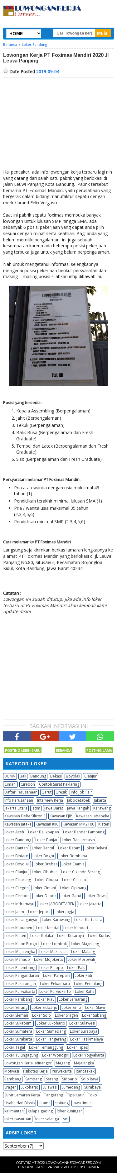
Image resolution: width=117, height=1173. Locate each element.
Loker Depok (45, 895)
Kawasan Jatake (18, 824)
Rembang (12, 1079)
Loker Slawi (95, 1007)
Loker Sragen (66, 1015)
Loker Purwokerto (55, 991)
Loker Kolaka (41, 935)
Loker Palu (76, 967)
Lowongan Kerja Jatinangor (28, 1063)
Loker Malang (83, 951)
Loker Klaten (15, 935)
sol (65, 1119)
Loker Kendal (47, 927)
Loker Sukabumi (18, 1023)
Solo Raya (89, 1079)
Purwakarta (62, 1071)
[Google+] (45, 736)
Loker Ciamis (72, 864)
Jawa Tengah (78, 808)
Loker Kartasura (88, 919)
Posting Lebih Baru (23, 750)
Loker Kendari (75, 927)
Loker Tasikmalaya (86, 1039)
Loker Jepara (39, 911)
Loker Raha (85, 991)
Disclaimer (89, 1167)
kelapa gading (40, 1111)
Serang (52, 1079)
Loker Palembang (19, 967)
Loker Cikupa (46, 879)
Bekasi (56, 776)
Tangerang (53, 1095)
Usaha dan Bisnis (19, 1103)
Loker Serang (15, 1007)
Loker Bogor (43, 855)
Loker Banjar (46, 839)
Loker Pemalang (88, 983)
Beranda (63, 750)
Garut (46, 792)
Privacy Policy (61, 1167)
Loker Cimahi (44, 888)
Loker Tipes (77, 1047)
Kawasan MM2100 (78, 824)
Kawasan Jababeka (92, 816)
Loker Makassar (53, 951)
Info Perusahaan (18, 800)
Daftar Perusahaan (20, 792)
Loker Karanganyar (21, 919)
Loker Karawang (56, 919)
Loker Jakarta (89, 904)
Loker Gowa (96, 895)
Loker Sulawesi (82, 1023)
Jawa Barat (53, 808)
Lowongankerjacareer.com (73, 1162)
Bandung (38, 776)
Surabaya (92, 1087)
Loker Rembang (18, 999)
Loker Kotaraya (70, 935)
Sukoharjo (29, 1087)
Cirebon (28, 784)
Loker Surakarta (18, 1039)
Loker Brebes (45, 864)
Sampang (33, 1079)
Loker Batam (69, 848)
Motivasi (11, 1071)
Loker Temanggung (46, 1047)
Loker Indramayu (19, 904)
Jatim (36, 808)
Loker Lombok (54, 943)
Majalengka (84, 1063)
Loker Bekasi (96, 848)
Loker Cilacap (74, 879)
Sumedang (70, 1087)
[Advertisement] (58, 125)
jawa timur (82, 1103)
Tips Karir (75, 1095)
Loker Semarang (73, 999)
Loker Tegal (14, 1047)
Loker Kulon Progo (20, 943)
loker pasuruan (17, 1119)
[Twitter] (72, 736)
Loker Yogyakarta (88, 1055)
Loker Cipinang (73, 888)
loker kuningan (70, 1111)
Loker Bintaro (16, 855)
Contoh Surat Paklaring (59, 784)
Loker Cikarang (17, 879)
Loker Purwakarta (19, 991)
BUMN (10, 776)
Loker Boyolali (17, 864)
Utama (45, 1103)
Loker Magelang (85, 943)
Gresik (61, 792)
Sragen (10, 1087)
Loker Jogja (64, 911)
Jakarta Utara (15, 808)
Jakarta (100, 800)
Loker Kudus (99, 935)
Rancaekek (85, 1071)
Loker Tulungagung (21, 1055)
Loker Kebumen (18, 927)
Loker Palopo (51, 967)
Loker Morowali (81, 959)
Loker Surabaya (83, 1031)
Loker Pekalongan (20, 983)
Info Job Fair (81, 792)
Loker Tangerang (51, 1039)
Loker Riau (45, 999)
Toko (92, 1095)
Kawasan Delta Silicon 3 (25, 816)
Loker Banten (16, 848)
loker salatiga (47, 1119)
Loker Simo (71, 1007)
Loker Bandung (17, 839)
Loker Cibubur (44, 871)
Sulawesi (49, 1087)
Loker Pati (83, 975)
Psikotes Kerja (35, 1071)
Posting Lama (99, 750)
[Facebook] (17, 736)
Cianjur (90, 776)
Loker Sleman (16, 1015)
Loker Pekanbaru (55, 983)
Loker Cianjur (16, 871)
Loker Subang (94, 1015)
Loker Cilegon (16, 888)
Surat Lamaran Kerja (22, 1095)
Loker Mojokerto (48, 959)
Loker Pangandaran (21, 975)
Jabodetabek (78, 800)
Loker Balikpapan (43, 832)
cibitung (62, 1103)
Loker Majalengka (19, 951)
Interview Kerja (50, 800)
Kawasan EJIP (61, 816)
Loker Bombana (73, 855)
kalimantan (14, 1111)
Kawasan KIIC (47, 824)
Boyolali (73, 776)
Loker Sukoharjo (51, 1023)
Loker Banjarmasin (78, 839)
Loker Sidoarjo (44, 1007)
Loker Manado (17, 959)
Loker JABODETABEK (56, 904)
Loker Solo (41, 1015)
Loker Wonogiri (55, 1055)
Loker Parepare (57, 975)
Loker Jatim (14, 911)
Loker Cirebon (17, 895)
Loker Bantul (43, 848)
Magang (63, 1063)
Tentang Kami (31, 1167)
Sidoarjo (69, 1079)
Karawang (102, 808)
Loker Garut (71, 895)
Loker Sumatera (18, 1031)
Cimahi (10, 784)
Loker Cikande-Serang (80, 871)
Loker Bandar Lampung (84, 832)
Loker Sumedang (51, 1031)
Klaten (103, 824)
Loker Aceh (14, 832)
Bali (23, 776)
